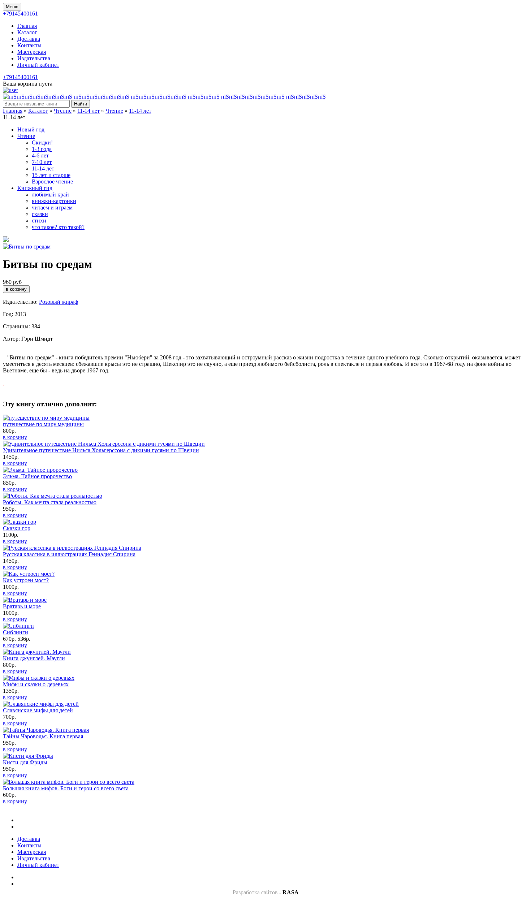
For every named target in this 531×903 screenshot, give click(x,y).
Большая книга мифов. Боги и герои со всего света (66, 788)
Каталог (27, 32)
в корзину (15, 437)
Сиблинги (15, 632)
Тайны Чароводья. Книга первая (43, 736)
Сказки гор (16, 528)
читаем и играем (52, 207)
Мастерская (31, 52)
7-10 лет (42, 162)
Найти (80, 104)
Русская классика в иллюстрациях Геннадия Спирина (69, 554)
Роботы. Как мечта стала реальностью (49, 502)
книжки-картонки (54, 201)
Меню (12, 6)
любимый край (50, 194)
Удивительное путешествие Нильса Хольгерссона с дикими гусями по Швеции (101, 450)
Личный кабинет (38, 65)
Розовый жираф (58, 302)
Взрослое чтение (52, 181)
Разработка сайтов (255, 892)
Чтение (63, 111)
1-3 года (42, 149)
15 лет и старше (51, 175)
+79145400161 (20, 13)
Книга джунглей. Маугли (34, 658)
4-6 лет (40, 155)
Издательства (33, 58)
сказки (40, 214)
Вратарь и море (22, 606)
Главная (27, 26)
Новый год (30, 129)
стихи (39, 220)
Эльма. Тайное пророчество (37, 476)
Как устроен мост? (26, 580)
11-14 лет (88, 111)
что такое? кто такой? (58, 227)
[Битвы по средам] (27, 246)
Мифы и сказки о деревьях (36, 684)
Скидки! (42, 142)
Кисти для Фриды (25, 762)
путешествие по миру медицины (43, 424)
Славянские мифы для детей (38, 710)
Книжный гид (34, 188)
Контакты (29, 45)
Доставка (28, 39)
